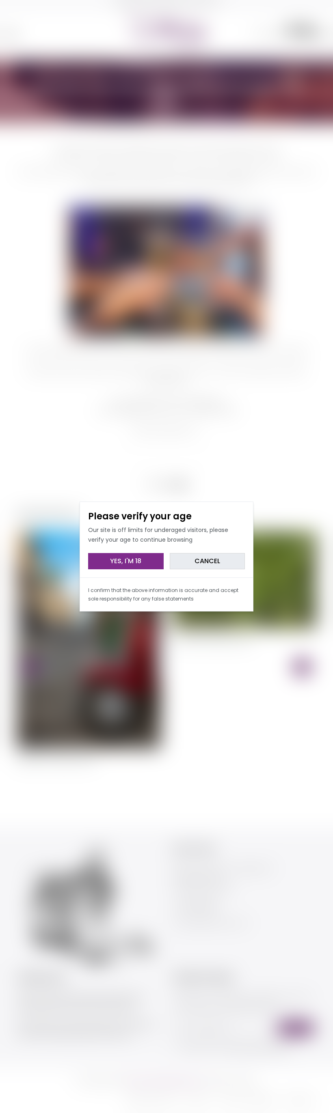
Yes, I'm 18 (125, 561)
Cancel (207, 561)
